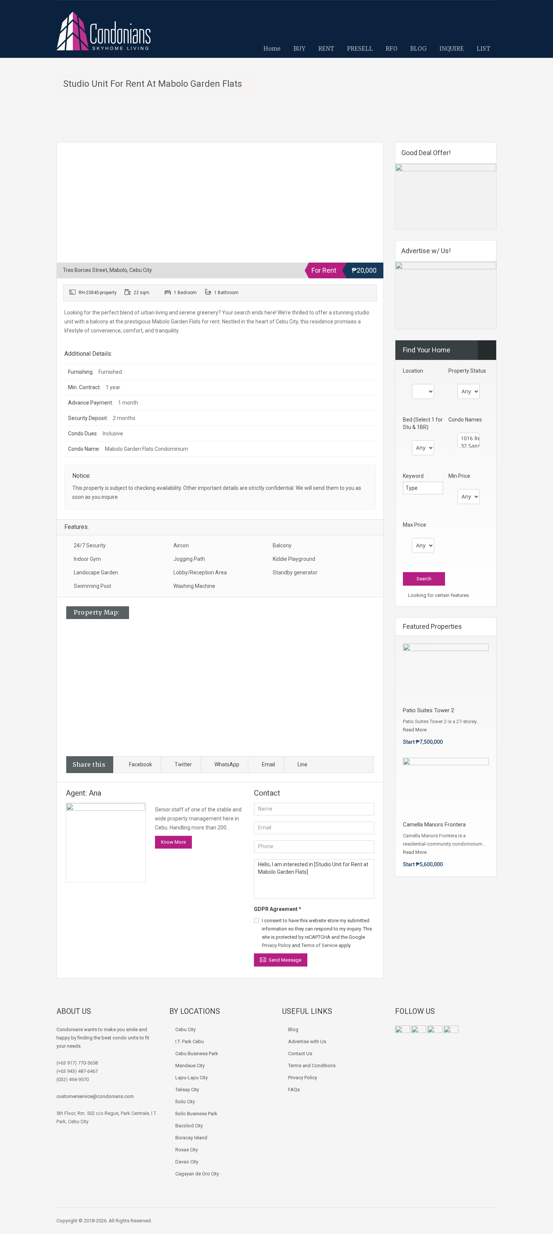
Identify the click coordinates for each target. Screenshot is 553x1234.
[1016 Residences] (468, 438)
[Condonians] (103, 35)
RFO (391, 48)
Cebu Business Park (196, 1053)
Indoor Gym (87, 559)
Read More (415, 730)
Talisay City (187, 1089)
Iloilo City (185, 1101)
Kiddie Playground (294, 559)
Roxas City (186, 1149)
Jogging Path (189, 559)
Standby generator (295, 572)
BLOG (418, 48)
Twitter (183, 764)
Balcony (282, 545)
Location (413, 371)
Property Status (467, 371)
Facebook (140, 764)
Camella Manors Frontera (434, 824)
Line (302, 764)
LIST (483, 48)
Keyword (413, 476)
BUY (299, 48)
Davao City (186, 1162)
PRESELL (360, 48)
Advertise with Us (307, 1041)
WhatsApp (226, 764)
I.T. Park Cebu (189, 1041)
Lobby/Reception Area (200, 572)
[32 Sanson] (468, 446)
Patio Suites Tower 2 (428, 710)
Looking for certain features (438, 595)
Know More (173, 842)
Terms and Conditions (312, 1065)
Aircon (181, 545)
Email (268, 764)
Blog (293, 1029)
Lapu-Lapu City (191, 1077)
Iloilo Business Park (196, 1113)
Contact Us (300, 1053)
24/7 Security (90, 545)
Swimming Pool (92, 586)
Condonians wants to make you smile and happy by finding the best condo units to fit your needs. (102, 1038)
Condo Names (465, 420)
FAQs (294, 1089)
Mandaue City (190, 1065)
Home (272, 48)
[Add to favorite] (71, 159)
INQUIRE (451, 48)
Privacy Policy (276, 945)
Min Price (459, 476)
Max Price (414, 525)
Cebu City (185, 1029)
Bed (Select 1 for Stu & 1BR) (423, 423)
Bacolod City (189, 1125)
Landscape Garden (96, 572)
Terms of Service (319, 945)
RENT (326, 48)
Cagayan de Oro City (197, 1174)
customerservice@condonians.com (95, 1096)
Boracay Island (191, 1137)
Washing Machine (194, 586)
